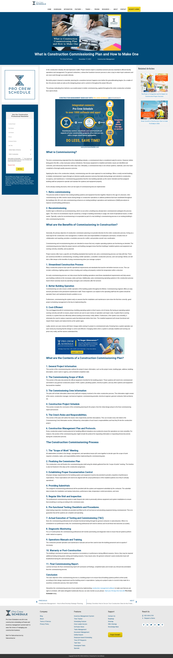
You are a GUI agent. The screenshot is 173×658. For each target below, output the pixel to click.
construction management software (103, 588)
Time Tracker (78, 619)
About (42, 619)
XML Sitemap (112, 624)
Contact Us (111, 616)
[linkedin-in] (147, 624)
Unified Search (78, 635)
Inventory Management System (84, 616)
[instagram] (155, 624)
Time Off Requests (80, 640)
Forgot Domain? (115, 634)
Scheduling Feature (80, 621)
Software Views (79, 627)
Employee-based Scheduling (83, 637)
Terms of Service (45, 621)
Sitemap (110, 621)
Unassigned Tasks (79, 645)
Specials (76, 648)
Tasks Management (80, 629)
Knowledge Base (113, 627)
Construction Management (106, 59)
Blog (41, 616)
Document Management (81, 632)
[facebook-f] (144, 624)
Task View (77, 643)
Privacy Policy (44, 624)
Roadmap (111, 619)
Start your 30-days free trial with (115, 591)
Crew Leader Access (80, 624)
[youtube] (159, 624)
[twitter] (151, 624)
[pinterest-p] (162, 624)
